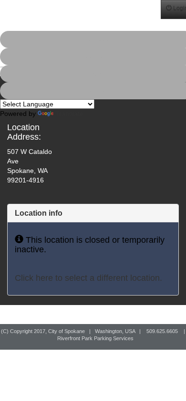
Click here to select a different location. (88, 278)
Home (10, 13)
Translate (69, 113)
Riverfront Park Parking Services (95, 338)
